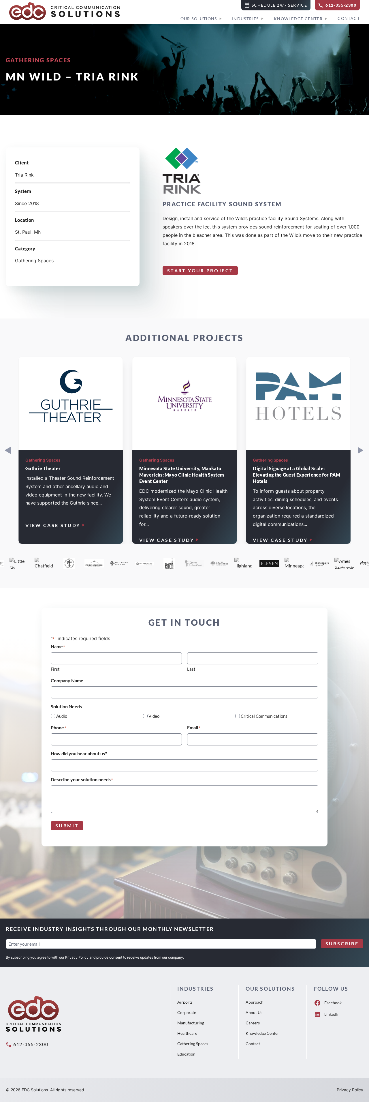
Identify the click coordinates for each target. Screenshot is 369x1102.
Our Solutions (198, 18)
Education (186, 1054)
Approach (254, 1002)
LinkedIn (332, 1014)
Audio (61, 716)
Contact (349, 18)
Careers (253, 1022)
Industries (245, 18)
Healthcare (187, 1033)
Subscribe (342, 943)
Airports (185, 1002)
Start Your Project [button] (200, 270)
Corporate (186, 1012)
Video (153, 716)
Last (191, 669)
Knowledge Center (298, 18)
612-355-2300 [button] (30, 1044)
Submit (67, 825)
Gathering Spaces (192, 1043)
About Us (254, 1012)
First (55, 669)
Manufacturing (190, 1022)
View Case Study (52, 525)
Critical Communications (264, 716)
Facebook (333, 1002)
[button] (275, 5)
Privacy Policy (77, 957)
